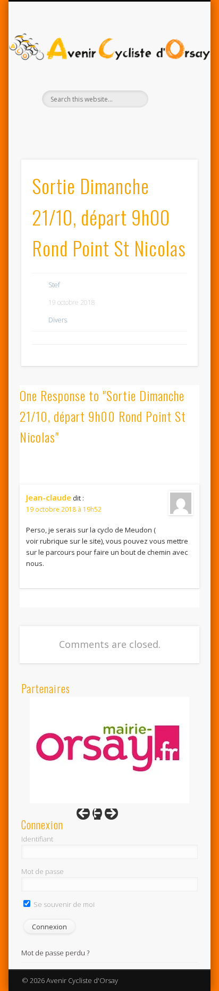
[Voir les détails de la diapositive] (109, 750)
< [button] (88, 816)
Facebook (97, 125)
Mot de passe (42, 871)
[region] (109, 750)
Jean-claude (48, 497)
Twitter (119, 125)
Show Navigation (171, 95)
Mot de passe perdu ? (55, 952)
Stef (54, 284)
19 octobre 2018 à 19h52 (64, 509)
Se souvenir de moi (63, 904)
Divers (57, 319)
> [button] (106, 816)
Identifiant (37, 839)
